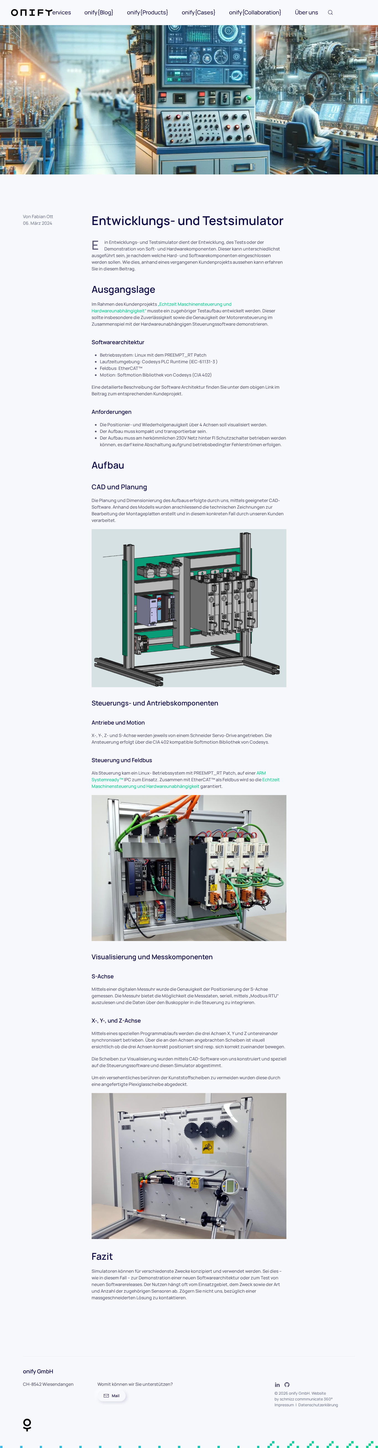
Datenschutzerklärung (318, 1404)
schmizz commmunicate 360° (306, 1399)
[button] (330, 12)
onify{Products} (148, 12)
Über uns (306, 12)
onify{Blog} (99, 12)
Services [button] (60, 12)
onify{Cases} (199, 12)
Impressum (284, 1404)
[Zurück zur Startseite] (32, 12)
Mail (116, 1395)
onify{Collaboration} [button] (255, 12)
